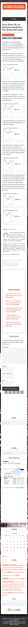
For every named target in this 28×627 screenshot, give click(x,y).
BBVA (24, 565)
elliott (9, 572)
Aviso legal (16, 624)
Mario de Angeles (15, 584)
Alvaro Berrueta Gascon (17, 233)
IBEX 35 (10, 578)
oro (8, 587)
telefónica (4, 592)
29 (10, 550)
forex (14, 575)
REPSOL (11, 590)
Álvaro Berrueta (15, 263)
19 (24, 544)
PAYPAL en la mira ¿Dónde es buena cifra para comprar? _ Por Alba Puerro (14, 302)
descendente (15, 264)
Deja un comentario (8, 35)
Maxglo (22, 584)
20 (4, 547)
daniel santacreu (10, 569)
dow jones (4, 572)
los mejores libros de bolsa (6, 584)
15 (10, 544)
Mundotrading (14, 6)
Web (3, 380)
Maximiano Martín (7, 586)
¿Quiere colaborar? (17, 621)
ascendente (5, 264)
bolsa (8, 567)
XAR (19, 592)
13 (4, 544)
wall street (15, 592)
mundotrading (16, 586)
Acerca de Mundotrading (8, 621)
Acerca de (5, 229)
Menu (15, 19)
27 (4, 550)
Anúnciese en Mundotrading (14, 623)
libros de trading (22, 581)
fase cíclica (14, 265)
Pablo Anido (11, 587)
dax (15, 569)
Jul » (7, 556)
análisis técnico (9, 564)
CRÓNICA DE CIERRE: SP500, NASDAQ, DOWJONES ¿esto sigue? (14, 309)
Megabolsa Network (17, 618)
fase (10, 265)
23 (14, 547)
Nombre (4, 366)
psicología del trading (18, 587)
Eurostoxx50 (5, 265)
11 (20, 541)
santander (20, 590)
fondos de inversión (9, 575)
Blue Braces (4, 567)
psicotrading (5, 590)
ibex (18, 574)
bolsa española (13, 567)
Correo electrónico (7, 373)
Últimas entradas (12, 229)
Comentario (5, 347)
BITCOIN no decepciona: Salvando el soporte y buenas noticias (13, 317)
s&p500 (16, 590)
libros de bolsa (17, 581)
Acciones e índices (13, 260)
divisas (24, 569)
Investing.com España (20, 487)
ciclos (10, 264)
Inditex (13, 578)
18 (20, 544)
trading (10, 592)
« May (3, 556)
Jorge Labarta (18, 578)
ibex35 (5, 578)
